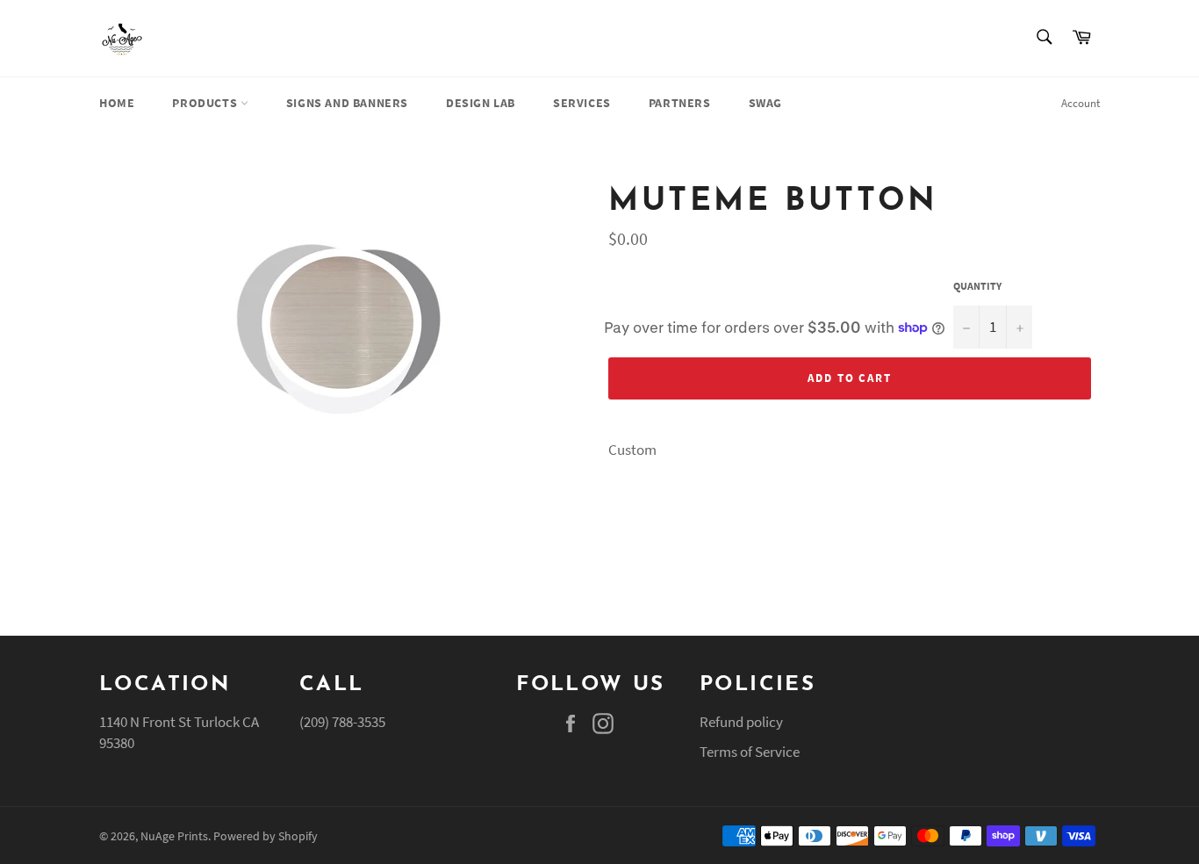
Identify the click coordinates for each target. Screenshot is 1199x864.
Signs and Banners (347, 103)
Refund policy (741, 721)
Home (116, 103)
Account (1080, 103)
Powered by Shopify (265, 836)
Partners (680, 103)
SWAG (765, 103)
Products (206, 103)
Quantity (977, 285)
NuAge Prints (174, 836)
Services (582, 103)
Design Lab (480, 103)
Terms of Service (750, 751)
